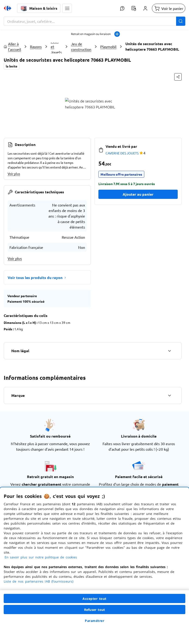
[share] (178, 77)
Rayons (36, 46)
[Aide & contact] (122, 8)
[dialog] (94, 557)
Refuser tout (94, 609)
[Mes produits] (134, 8)
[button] (67, 8)
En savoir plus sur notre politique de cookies (41, 557)
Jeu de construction (81, 46)
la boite (11, 66)
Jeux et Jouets (56, 46)
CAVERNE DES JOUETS (122, 153)
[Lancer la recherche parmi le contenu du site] (180, 21)
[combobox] (94, 21)
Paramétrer (94, 620)
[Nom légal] (169, 350)
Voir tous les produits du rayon (35, 277)
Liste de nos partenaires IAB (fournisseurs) (38, 581)
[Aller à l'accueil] (8, 8)
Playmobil (108, 46)
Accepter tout (94, 598)
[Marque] (169, 395)
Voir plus (14, 173)
